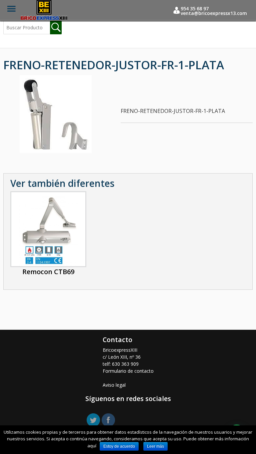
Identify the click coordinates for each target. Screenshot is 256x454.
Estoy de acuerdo (119, 446)
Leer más (155, 446)
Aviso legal (114, 385)
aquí (91, 446)
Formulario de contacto (128, 371)
